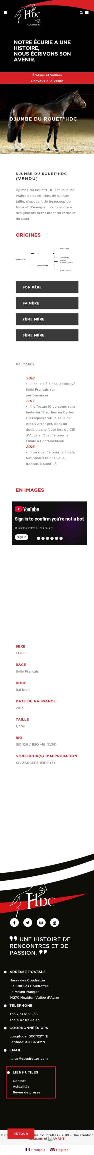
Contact (19, 1081)
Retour (21, 1133)
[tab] (47, 287)
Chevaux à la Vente (47, 81)
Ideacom (36, 1138)
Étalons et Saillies (47, 75)
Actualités (21, 1086)
